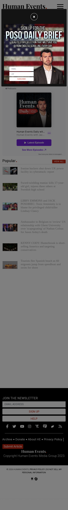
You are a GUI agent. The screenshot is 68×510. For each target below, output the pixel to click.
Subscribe (21, 79)
